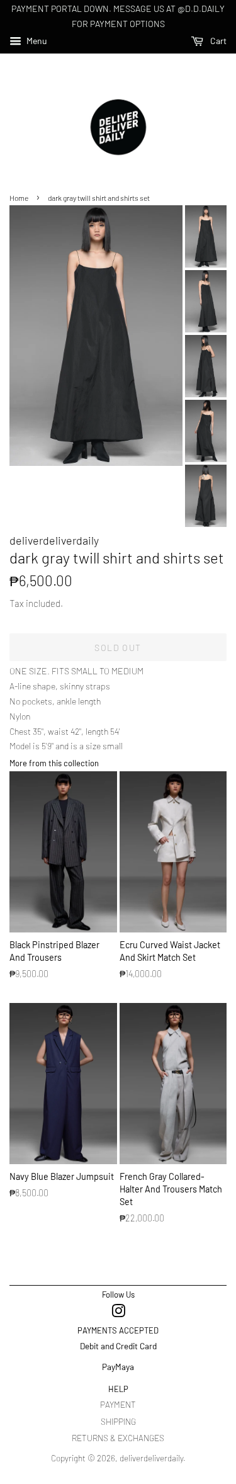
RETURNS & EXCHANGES (118, 1437)
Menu (36, 40)
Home (18, 197)
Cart (217, 40)
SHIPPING (118, 1421)
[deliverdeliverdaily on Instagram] (118, 1313)
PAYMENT (118, 1404)
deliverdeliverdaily (151, 1458)
